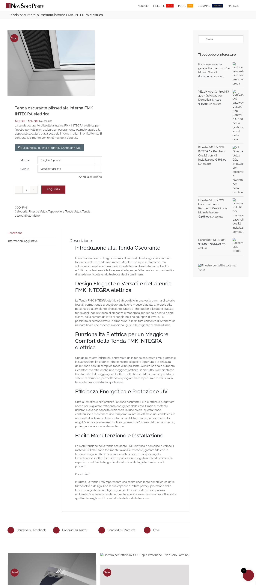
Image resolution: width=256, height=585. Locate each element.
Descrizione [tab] (14, 233)
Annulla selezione (90, 177)
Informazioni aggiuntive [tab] (22, 241)
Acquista (53, 189)
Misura (24, 160)
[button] (245, 5)
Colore (24, 169)
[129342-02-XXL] (51, 63)
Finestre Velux (38, 211)
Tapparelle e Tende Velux (64, 211)
